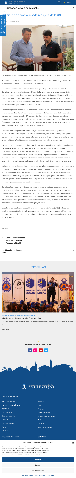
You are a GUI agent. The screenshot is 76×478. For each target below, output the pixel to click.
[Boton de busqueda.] (73, 7)
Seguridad (17, 315)
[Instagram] (35, 350)
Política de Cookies (27, 475)
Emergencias (5, 315)
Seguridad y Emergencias (28, 315)
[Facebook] (30, 350)
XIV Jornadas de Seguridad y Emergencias (21, 318)
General (4, 12)
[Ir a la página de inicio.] (15, 2)
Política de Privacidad (40, 475)
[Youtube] (41, 350)
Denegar (38, 465)
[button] (73, 443)
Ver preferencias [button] (38, 470)
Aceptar (38, 460)
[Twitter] (46, 350)
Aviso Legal (50, 475)
